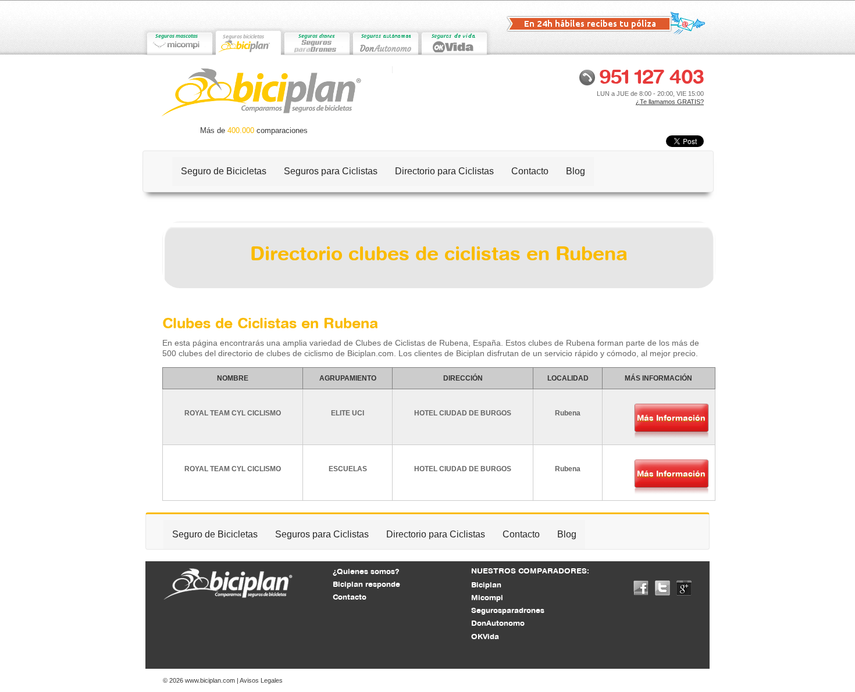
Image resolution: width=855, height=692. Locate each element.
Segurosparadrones (507, 610)
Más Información (671, 417)
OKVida (485, 636)
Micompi (487, 597)
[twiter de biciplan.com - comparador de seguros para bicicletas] (662, 587)
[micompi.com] (179, 41)
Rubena (567, 413)
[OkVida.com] (453, 41)
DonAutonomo (498, 623)
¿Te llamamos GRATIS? (670, 101)
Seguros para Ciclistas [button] (330, 171)
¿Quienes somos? (366, 571)
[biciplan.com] (248, 41)
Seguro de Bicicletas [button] (223, 171)
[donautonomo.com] (385, 41)
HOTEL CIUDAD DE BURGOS (462, 413)
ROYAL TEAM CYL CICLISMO (232, 413)
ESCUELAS (348, 469)
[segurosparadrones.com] (316, 41)
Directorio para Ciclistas (444, 171)
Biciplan (486, 584)
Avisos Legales (261, 680)
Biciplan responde (366, 584)
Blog (575, 171)
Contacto (529, 171)
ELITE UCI (347, 413)
